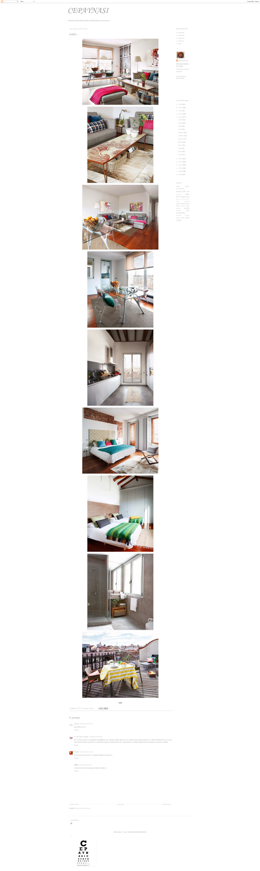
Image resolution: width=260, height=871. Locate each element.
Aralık (180, 120)
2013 (180, 159)
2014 (180, 117)
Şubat (180, 151)
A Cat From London (81, 737)
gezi (188, 197)
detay (187, 194)
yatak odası (180, 218)
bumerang (179, 194)
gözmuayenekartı (184, 199)
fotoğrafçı (183, 197)
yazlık (187, 218)
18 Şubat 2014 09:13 (86, 724)
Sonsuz (76, 724)
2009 (180, 171)
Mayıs (180, 142)
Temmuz (181, 135)
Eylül (180, 129)
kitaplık (183, 206)
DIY (178, 196)
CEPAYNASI (88, 10)
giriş (177, 199)
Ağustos (181, 132)
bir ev (186, 191)
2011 (180, 165)
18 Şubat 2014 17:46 (86, 752)
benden (179, 191)
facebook (181, 35)
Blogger (124, 832)
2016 (180, 111)
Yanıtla (76, 730)
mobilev (178, 208)
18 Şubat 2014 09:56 (95, 737)
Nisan (180, 145)
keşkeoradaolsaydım (182, 203)
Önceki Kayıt (166, 804)
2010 (180, 168)
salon (187, 210)
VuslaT (76, 752)
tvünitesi (178, 215)
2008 (180, 174)
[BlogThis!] (101, 708)
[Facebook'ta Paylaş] (105, 708)
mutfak (186, 208)
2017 (180, 107)
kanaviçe (186, 201)
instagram (181, 32)
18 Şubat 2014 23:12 (85, 765)
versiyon (187, 215)
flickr (180, 44)
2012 (180, 162)
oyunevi (178, 210)
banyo (178, 186)
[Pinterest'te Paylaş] (107, 708)
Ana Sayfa (120, 804)
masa (187, 206)
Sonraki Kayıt (74, 804)
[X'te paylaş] (103, 708)
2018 (180, 104)
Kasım (180, 123)
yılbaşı (178, 220)
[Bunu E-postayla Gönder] (99, 708)
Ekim (180, 126)
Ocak (180, 154)
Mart (180, 148)
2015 (180, 114)
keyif (177, 206)
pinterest (181, 41)
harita (177, 201)
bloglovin (181, 38)
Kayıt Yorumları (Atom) (82, 808)
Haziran (181, 139)
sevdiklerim (180, 213)
